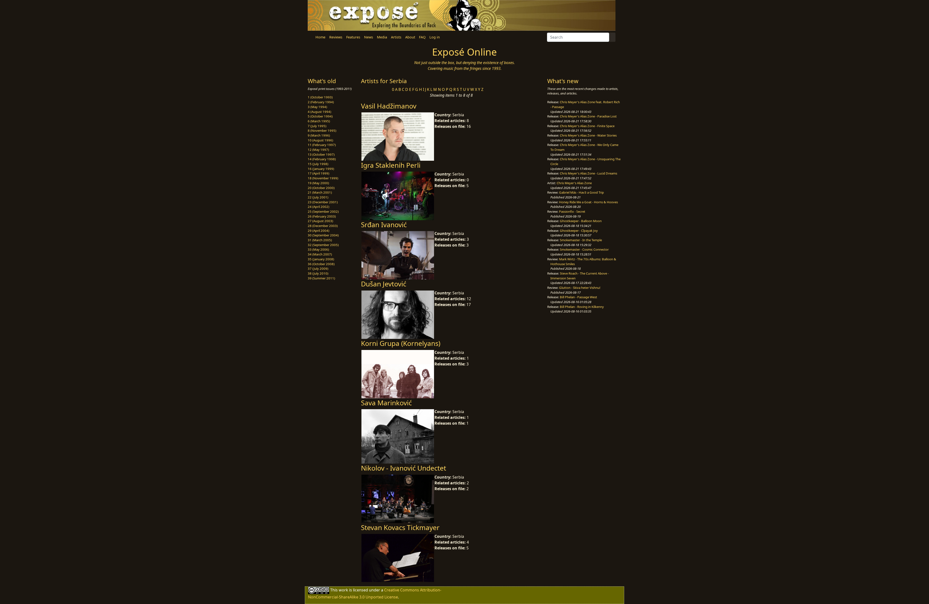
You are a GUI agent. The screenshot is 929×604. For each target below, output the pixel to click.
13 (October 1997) (321, 154)
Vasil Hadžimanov (388, 105)
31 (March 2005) (320, 240)
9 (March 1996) (319, 135)
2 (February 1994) (321, 102)
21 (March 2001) (320, 192)
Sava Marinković (386, 402)
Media (382, 37)
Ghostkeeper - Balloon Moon (581, 221)
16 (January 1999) (321, 169)
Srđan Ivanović (384, 224)
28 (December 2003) (323, 226)
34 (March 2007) (320, 254)
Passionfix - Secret (572, 211)
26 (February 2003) (322, 216)
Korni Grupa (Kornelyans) (400, 343)
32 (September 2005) (323, 245)
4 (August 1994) (319, 111)
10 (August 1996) (320, 140)
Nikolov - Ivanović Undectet (403, 468)
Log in (434, 37)
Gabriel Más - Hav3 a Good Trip (581, 192)
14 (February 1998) (322, 159)
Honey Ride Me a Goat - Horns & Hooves (588, 202)
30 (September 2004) (323, 235)
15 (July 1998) (318, 164)
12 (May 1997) (318, 149)
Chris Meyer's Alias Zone (574, 183)
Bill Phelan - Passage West (578, 297)
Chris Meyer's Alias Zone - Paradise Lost (588, 116)
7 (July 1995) (317, 126)
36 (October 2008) (321, 264)
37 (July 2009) (318, 268)
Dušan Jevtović (383, 283)
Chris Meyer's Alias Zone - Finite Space (587, 126)
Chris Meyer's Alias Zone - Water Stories (588, 135)
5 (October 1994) (320, 116)
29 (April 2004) (318, 230)
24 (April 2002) (318, 206)
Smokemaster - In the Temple (581, 240)
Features (353, 37)
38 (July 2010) (318, 273)
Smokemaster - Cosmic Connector (584, 249)
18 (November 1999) (323, 178)
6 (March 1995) (319, 121)
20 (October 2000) (321, 188)
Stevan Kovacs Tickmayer (400, 527)
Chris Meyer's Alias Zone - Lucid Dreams (588, 173)
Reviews (335, 37)
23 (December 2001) (323, 202)
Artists (396, 37)
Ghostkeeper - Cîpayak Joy (579, 230)
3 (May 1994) (317, 107)
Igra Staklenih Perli (390, 165)
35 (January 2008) (321, 259)
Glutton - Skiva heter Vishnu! (579, 287)
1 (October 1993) (320, 97)
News (368, 37)
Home (320, 37)
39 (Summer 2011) (321, 278)
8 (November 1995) (322, 130)
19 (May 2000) (318, 183)
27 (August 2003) (320, 221)
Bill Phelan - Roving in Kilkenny (582, 307)
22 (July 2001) (318, 197)
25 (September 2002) (323, 211)
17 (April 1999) (318, 173)
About (410, 37)
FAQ (422, 37)
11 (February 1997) (322, 145)
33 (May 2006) (318, 249)
